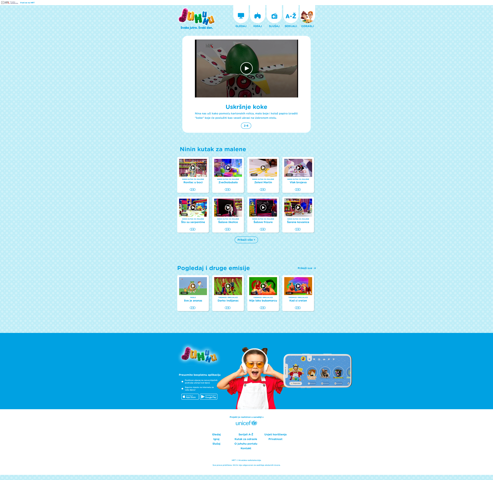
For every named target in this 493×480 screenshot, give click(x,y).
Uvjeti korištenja (275, 434)
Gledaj (216, 434)
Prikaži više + (246, 239)
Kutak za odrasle (246, 439)
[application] (246, 69)
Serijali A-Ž (246, 434)
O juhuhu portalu (245, 443)
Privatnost (275, 439)
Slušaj (216, 443)
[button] (246, 68)
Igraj (216, 439)
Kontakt (246, 448)
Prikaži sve (305, 268)
